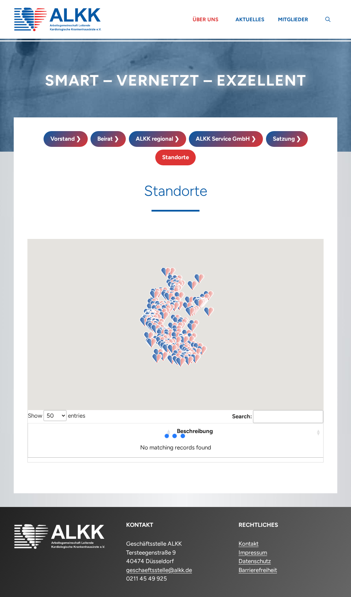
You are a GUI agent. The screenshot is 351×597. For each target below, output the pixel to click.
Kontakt (248, 543)
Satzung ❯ (287, 138)
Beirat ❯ (108, 138)
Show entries (56, 415)
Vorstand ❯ (65, 138)
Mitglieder (293, 19)
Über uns (205, 19)
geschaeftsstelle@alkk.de (159, 570)
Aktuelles (249, 19)
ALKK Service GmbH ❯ (226, 138)
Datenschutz (255, 561)
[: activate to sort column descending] (100, 432)
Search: (242, 416)
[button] (327, 19)
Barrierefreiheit (258, 570)
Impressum (253, 552)
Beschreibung (195, 431)
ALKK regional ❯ (157, 138)
